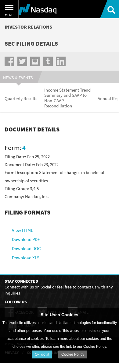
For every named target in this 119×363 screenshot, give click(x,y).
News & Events (18, 77)
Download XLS (25, 257)
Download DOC (26, 248)
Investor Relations (28, 27)
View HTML (22, 230)
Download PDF (26, 239)
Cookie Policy (72, 354)
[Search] (109, 9)
